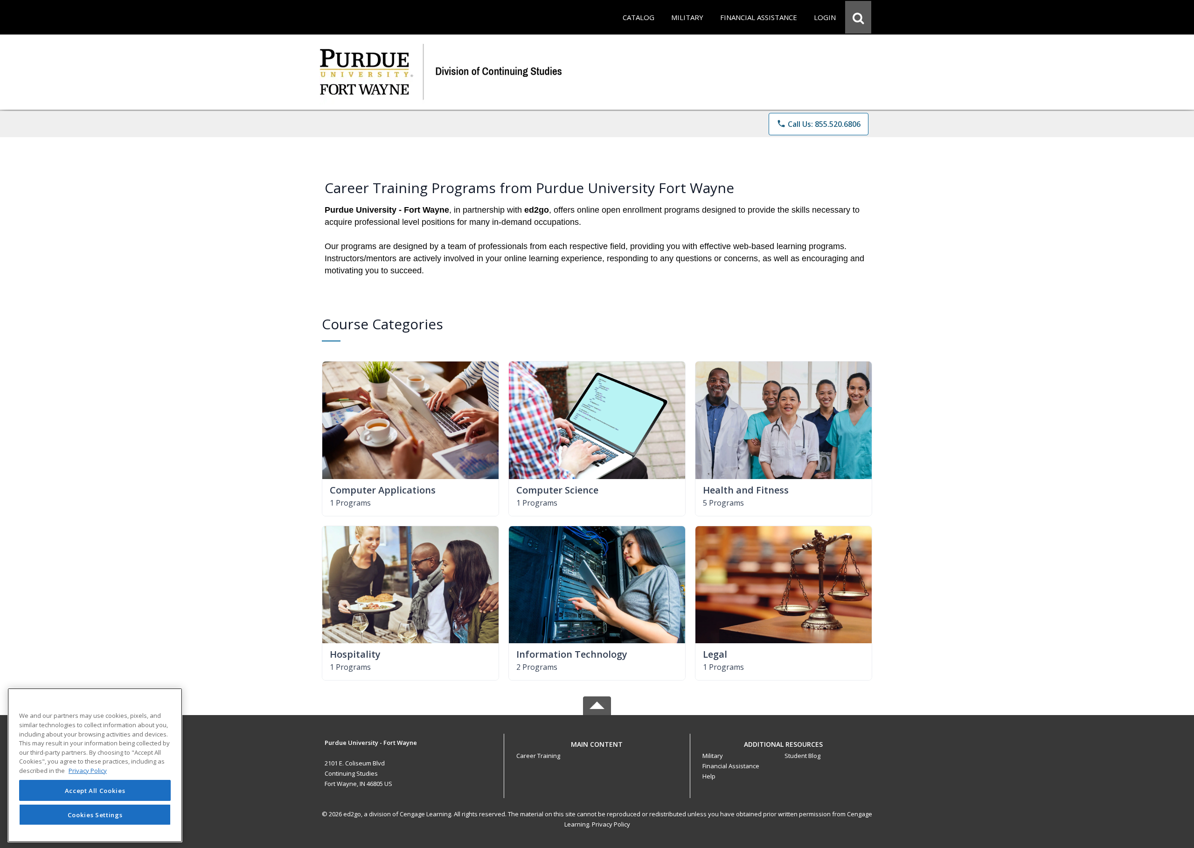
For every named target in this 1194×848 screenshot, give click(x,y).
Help (708, 776)
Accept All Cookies (95, 790)
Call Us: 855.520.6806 (819, 124)
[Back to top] (597, 749)
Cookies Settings (95, 814)
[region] (94, 765)
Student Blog (802, 755)
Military (712, 755)
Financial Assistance (730, 766)
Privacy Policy (611, 824)
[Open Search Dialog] (858, 17)
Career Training (538, 755)
